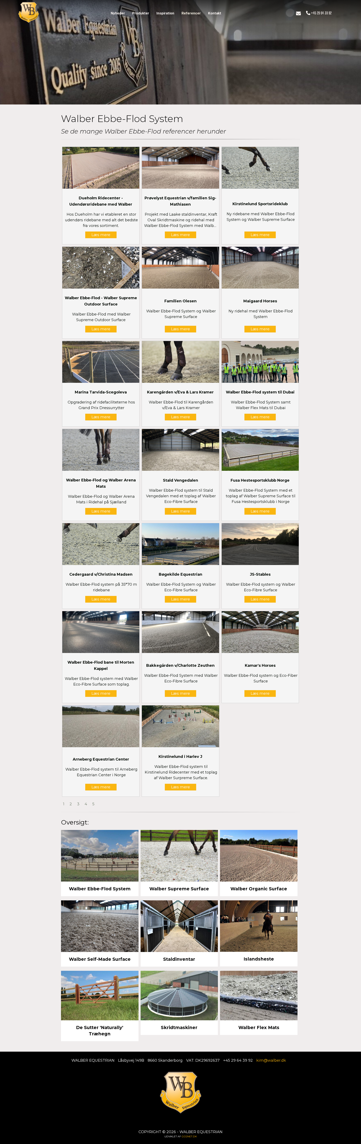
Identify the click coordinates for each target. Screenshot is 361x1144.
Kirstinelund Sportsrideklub (260, 204)
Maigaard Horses (260, 301)
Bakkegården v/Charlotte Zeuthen (180, 665)
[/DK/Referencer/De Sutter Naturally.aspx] (100, 995)
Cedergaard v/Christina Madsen (100, 574)
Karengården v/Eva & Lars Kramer (180, 392)
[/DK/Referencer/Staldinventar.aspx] (179, 926)
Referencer (191, 13)
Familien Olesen (180, 301)
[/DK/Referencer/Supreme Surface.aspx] (179, 855)
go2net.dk (189, 1136)
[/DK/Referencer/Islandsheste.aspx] (258, 926)
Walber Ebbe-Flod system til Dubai (260, 392)
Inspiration (165, 13)
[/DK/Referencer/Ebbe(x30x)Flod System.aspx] (100, 856)
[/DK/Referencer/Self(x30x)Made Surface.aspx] (100, 926)
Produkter (140, 13)
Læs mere (101, 235)
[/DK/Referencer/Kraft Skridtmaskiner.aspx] (179, 995)
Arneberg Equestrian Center (101, 759)
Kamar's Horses (260, 665)
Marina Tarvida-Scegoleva (101, 392)
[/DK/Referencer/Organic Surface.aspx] (258, 855)
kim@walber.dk (271, 1060)
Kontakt (214, 13)
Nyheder (118, 13)
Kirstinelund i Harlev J (180, 756)
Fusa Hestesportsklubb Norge (260, 480)
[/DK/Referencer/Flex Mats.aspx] (258, 995)
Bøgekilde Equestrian (180, 574)
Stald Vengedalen (180, 480)
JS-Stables (260, 574)
